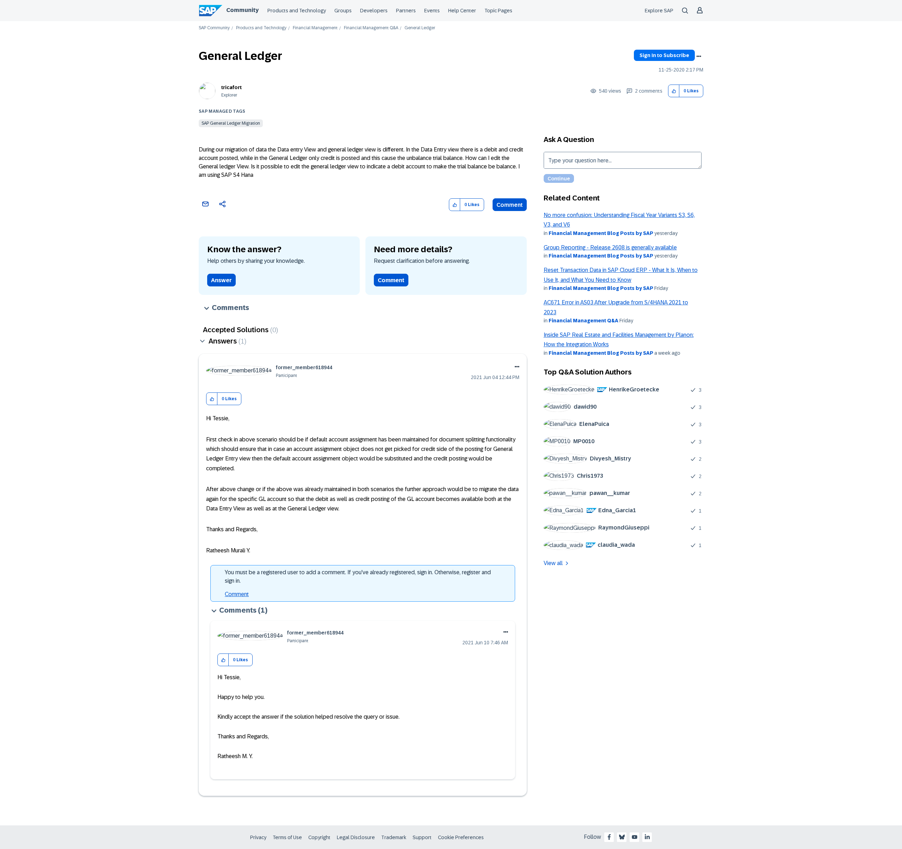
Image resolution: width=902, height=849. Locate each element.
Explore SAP (659, 10)
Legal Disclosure (356, 837)
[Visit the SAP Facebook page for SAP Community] (609, 837)
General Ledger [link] (419, 28)
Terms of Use (287, 837)
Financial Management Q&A (371, 28)
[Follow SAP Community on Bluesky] (622, 837)
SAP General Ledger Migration (231, 123)
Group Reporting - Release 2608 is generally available (610, 247)
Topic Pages (498, 10)
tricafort (231, 87)
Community (242, 10)
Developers (374, 10)
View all (553, 563)
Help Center (462, 10)
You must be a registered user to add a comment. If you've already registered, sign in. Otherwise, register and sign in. (358, 576)
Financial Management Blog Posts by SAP (601, 233)
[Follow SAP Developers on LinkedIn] (647, 837)
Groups (343, 10)
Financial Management (315, 28)
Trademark (393, 837)
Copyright (319, 837)
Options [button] (699, 56)
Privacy (258, 837)
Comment (509, 205)
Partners (406, 10)
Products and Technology (296, 10)
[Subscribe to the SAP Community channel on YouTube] (634, 837)
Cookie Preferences (461, 837)
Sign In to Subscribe (664, 55)
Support (422, 837)
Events (432, 10)
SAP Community (214, 28)
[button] (673, 91)
